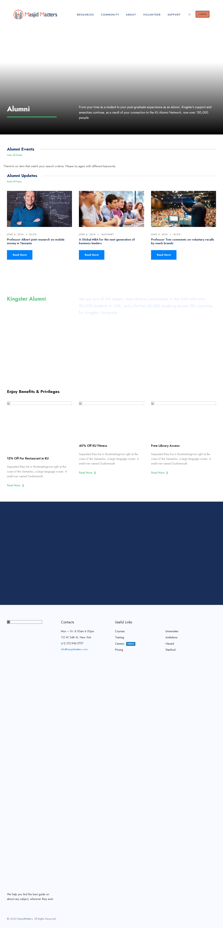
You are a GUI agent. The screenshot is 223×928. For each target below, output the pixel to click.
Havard (170, 644)
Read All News (14, 181)
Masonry (107, 234)
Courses (120, 631)
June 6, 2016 (15, 234)
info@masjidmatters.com (74, 649)
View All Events (14, 155)
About (131, 14)
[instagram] (214, 919)
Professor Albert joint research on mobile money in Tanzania (35, 241)
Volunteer (152, 14)
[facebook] (196, 919)
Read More (20, 255)
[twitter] (208, 919)
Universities (172, 631)
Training (119, 637)
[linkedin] (202, 919)
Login (202, 14)
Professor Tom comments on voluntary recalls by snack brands (182, 241)
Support (174, 14)
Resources (85, 14)
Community (110, 14)
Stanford (170, 650)
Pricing (119, 650)
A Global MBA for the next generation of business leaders (107, 241)
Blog (33, 234)
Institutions (172, 637)
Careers (124, 644)
